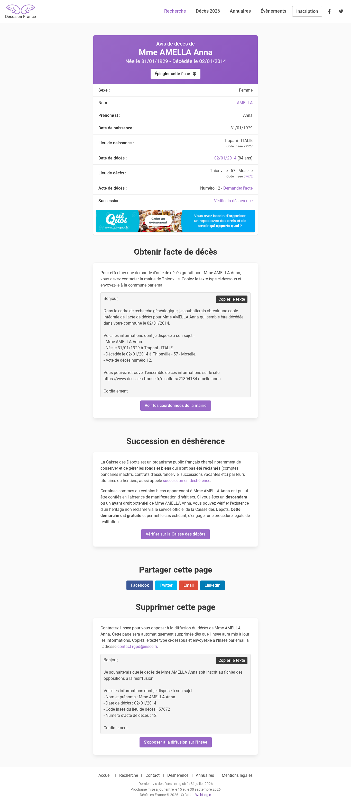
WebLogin (203, 795)
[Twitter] (341, 11)
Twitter (166, 585)
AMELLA (245, 102)
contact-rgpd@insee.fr (137, 646)
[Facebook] (329, 11)
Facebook (140, 585)
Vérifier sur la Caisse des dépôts (175, 534)
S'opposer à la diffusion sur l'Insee (175, 742)
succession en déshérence (186, 480)
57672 (248, 176)
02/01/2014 (225, 158)
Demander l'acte (238, 188)
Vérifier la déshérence (233, 200)
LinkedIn (212, 585)
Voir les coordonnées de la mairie (176, 405)
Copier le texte (231, 299)
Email (188, 585)
